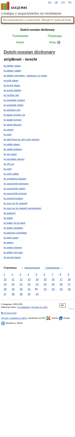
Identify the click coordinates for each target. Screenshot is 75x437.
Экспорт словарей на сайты (14, 318)
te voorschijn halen (14, 188)
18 (69, 279)
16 (53, 279)
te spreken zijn (12, 109)
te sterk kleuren (12, 124)
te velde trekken (13, 149)
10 (5, 279)
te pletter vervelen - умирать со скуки (25, 75)
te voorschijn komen (15, 193)
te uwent (8, 129)
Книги (20, 42)
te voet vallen (11, 173)
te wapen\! (10, 213)
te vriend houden (13, 198)
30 (21, 289)
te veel (7, 134)
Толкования (20, 35)
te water (8, 217)
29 (13, 289)
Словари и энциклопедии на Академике (31, 13)
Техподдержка (23, 307)
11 (13, 279)
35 (61, 289)
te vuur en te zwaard (15, 203)
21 (21, 284)
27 (69, 284)
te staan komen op (14, 114)
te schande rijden (13, 105)
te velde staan (12, 144)
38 (13, 294)
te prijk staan (11, 80)
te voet (7, 168)
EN (49, 2)
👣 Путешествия (9, 313)
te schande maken (14, 100)
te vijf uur (9, 163)
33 (45, 289)
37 (5, 294)
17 (61, 279)
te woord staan (12, 257)
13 (29, 279)
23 (37, 284)
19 (5, 284)
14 (37, 279)
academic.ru (14, 6)
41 (37, 294)
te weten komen (13, 247)
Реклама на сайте (39, 307)
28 (5, 289)
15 (45, 279)
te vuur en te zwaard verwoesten (22, 208)
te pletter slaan (12, 65)
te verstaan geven (14, 159)
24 (45, 284)
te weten (8, 242)
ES (63, 2)
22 (29, 284)
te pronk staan (12, 85)
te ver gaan (10, 154)
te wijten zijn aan (13, 252)
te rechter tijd (11, 95)
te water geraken (13, 227)
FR (69, 2)
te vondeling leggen (15, 178)
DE (56, 2)
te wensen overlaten (15, 232)
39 (21, 294)
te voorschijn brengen (16, 183)
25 (53, 284)
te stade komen (12, 119)
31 (29, 289)
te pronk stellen (12, 90)
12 (21, 279)
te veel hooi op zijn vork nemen (22, 139)
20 (13, 284)
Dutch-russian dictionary (37, 29)
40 (29, 294)
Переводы (55, 35)
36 (69, 289)
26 (61, 284)
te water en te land (14, 222)
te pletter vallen (12, 70)
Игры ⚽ (55, 42)
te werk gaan (11, 237)
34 (53, 289)
